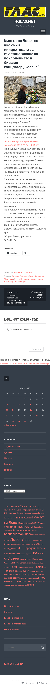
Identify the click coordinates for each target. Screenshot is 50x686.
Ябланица (18, 571)
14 (13, 410)
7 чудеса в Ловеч (12, 446)
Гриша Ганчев (25, 523)
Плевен (28, 563)
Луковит (8, 544)
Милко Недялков (31, 544)
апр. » (14, 425)
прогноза (41, 581)
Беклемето (20, 513)
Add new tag (12, 506)
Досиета (8, 452)
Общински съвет (24, 559)
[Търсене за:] (25, 647)
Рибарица (35, 563)
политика (28, 272)
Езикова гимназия (30, 530)
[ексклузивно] (7, 378)
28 (13, 421)
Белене (15, 276)
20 (7, 415)
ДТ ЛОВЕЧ (24, 526)
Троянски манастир (26, 567)
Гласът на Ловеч (27, 276)
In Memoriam (25, 506)
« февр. (7, 425)
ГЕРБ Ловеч (26, 517)
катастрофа (25, 574)
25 (37, 415)
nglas (22, 72)
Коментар (36, 349)
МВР (23, 544)
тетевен (31, 584)
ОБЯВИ (8, 470)
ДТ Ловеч (35, 527)
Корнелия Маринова (18, 534)
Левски (35, 534)
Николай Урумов (25, 554)
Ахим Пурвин (36, 510)
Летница (7, 540)
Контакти (8, 464)
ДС (33, 523)
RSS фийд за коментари (15, 623)
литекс (41, 577)
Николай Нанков (11, 553)
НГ (21, 279)
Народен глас (32, 548)
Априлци (27, 510)
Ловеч (17, 279)
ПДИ (11, 562)
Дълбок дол (17, 530)
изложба (16, 574)
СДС (41, 563)
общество (18, 272)
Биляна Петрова (31, 513)
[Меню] (43, 32)
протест (7, 585)
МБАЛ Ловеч (16, 544)
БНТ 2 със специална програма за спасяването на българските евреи (16, 297)
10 (31, 404)
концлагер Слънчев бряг (15, 281)
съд (19, 585)
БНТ (44, 510)
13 (7, 410)
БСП (6, 513)
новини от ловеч (12, 581)
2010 (6, 506)
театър (24, 585)
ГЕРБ (18, 517)
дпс (10, 574)
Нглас (43, 548)
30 (25, 421)
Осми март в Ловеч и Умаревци (36, 295)
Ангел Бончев (17, 510)
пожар (35, 581)
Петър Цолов (19, 563)
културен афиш (31, 578)
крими (23, 578)
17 (31, 410)
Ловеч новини (37, 540)
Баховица (12, 513)
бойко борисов (29, 571)
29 (19, 421)
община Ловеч (26, 581)
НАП (17, 548)
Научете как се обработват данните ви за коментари (24, 363)
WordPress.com (11, 629)
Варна (11, 518)
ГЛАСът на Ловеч (14, 664)
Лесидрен (42, 534)
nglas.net (25, 21)
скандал (14, 585)
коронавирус (14, 578)
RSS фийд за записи (13, 617)
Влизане (8, 612)
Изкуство (8, 458)
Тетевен (7, 567)
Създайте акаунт (12, 606)
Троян (14, 567)
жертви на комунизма (33, 279)
